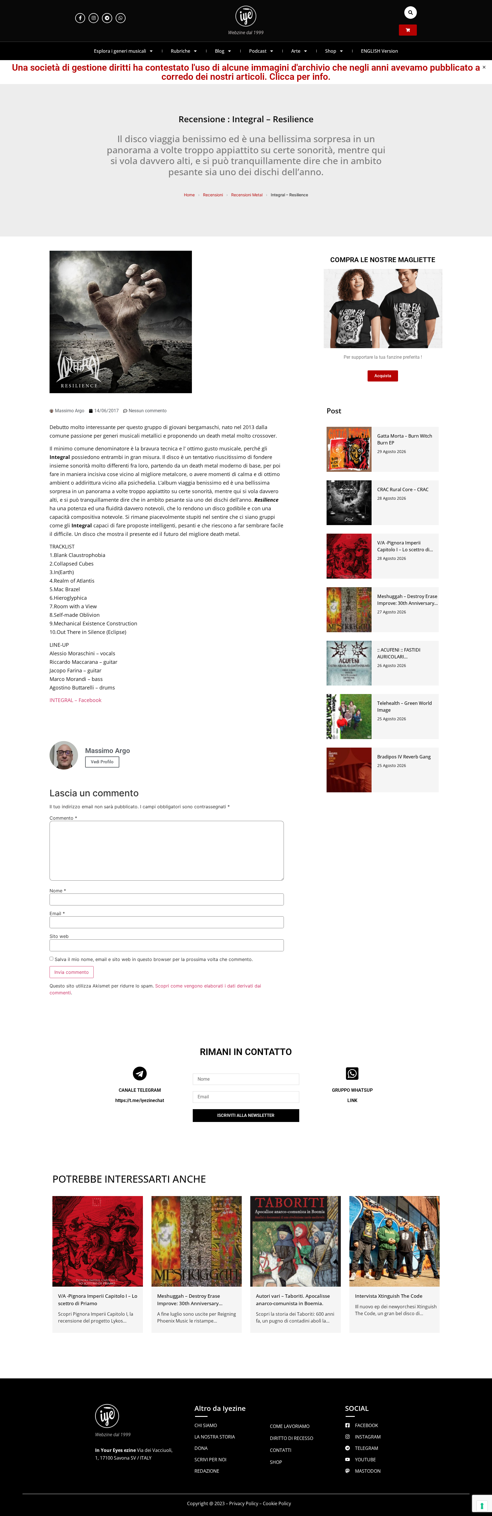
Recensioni (213, 194)
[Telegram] (107, 18)
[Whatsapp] (121, 18)
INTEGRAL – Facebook (75, 700)
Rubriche (180, 51)
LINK (352, 1100)
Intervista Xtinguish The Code (389, 1296)
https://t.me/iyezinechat (139, 1100)
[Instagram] (94, 18)
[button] (410, 12)
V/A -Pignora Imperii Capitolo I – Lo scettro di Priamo (403, 550)
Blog (219, 51)
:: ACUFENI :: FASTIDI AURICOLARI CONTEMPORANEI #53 (401, 657)
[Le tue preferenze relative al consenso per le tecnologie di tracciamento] (482, 1506)
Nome (58, 890)
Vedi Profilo (102, 761)
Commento (63, 818)
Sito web (59, 936)
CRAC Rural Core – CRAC (403, 489)
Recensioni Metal (247, 194)
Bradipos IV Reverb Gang (404, 757)
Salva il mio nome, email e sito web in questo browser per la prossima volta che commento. (154, 959)
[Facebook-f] (80, 18)
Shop (330, 51)
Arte (295, 51)
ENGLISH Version (379, 51)
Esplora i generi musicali (120, 51)
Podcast (257, 51)
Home (189, 194)
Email (57, 913)
